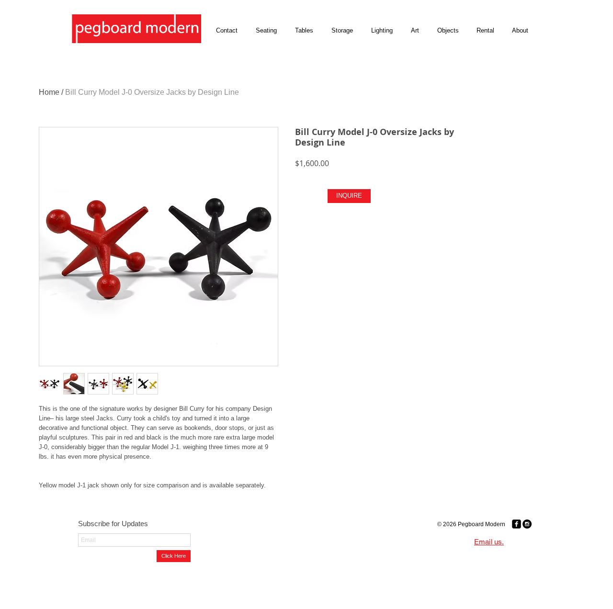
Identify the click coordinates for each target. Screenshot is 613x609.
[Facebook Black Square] (516, 524)
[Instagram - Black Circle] (527, 524)
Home (49, 92)
